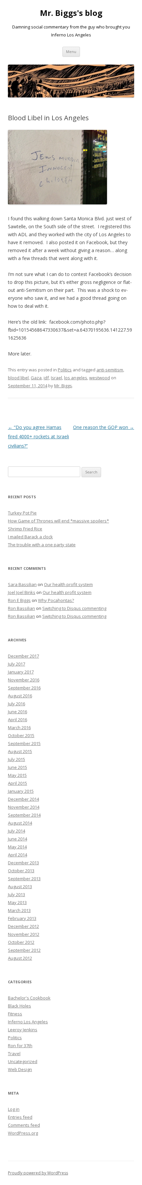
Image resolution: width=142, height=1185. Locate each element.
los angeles (75, 378)
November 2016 (23, 680)
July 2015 (16, 759)
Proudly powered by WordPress (38, 1173)
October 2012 (21, 942)
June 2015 (17, 767)
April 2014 (17, 855)
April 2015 (17, 783)
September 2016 (24, 688)
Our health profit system (68, 584)
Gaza (36, 378)
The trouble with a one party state (42, 545)
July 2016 (16, 704)
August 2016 (20, 696)
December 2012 (23, 926)
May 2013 (17, 902)
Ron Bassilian (21, 608)
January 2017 (21, 672)
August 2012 (20, 958)
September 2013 (24, 879)
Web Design (20, 1069)
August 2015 (20, 751)
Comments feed (24, 1125)
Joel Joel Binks (21, 592)
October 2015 (21, 735)
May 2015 (17, 775)
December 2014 (23, 799)
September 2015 (24, 743)
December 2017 (23, 656)
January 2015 (21, 791)
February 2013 (22, 918)
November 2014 (23, 807)
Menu (71, 51)
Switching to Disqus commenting (74, 608)
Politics (65, 370)
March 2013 (19, 910)
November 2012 (23, 934)
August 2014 (20, 823)
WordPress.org (23, 1133)
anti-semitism (109, 370)
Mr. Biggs (63, 386)
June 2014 (17, 839)
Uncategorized (22, 1061)
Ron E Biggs (19, 600)
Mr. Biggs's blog (71, 13)
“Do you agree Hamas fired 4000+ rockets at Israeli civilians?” (38, 436)
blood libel (18, 378)
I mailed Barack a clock (30, 537)
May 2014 (17, 847)
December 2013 (23, 863)
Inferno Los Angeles (28, 1022)
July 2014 (16, 831)
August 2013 (20, 886)
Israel (56, 378)
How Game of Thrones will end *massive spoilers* (58, 521)
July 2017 (16, 664)
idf (46, 378)
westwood (99, 378)
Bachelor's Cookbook (29, 998)
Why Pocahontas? (56, 600)
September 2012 (24, 950)
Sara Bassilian (22, 584)
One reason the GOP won (103, 427)
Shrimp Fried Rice (25, 529)
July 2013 (16, 894)
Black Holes (19, 1006)
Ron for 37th (20, 1046)
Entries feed (20, 1117)
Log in (13, 1109)
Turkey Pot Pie (22, 513)
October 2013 (21, 871)
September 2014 (24, 815)
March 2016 (19, 727)
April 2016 (17, 720)
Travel (14, 1053)
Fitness (15, 1014)
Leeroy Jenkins (22, 1030)
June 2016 (17, 712)
